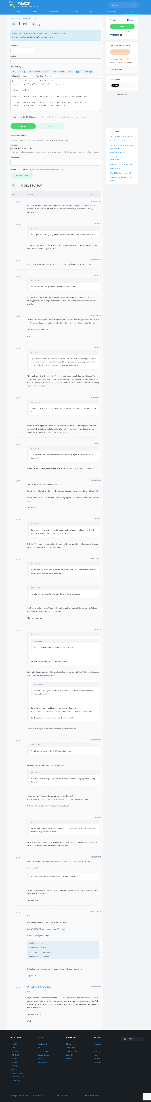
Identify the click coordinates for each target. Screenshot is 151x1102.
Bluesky (96, 1055)
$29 (115, 31)
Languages (14, 1066)
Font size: (39, 76)
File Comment (15, 157)
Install (92, 11)
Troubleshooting (44, 1051)
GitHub (68, 1044)
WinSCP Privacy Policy (91, 1096)
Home (19, 11)
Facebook (97, 1044)
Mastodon (97, 1051)
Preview (51, 126)
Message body (15, 67)
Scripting (13, 1069)
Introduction (53, 11)
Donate (122, 27)
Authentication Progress (117, 152)
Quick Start (14, 1044)
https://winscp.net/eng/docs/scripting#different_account (70, 861)
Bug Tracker (42, 1062)
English (131, 1039)
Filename (13, 145)
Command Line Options (18, 1077)
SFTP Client (14, 1055)
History (40, 1059)
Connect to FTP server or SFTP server (121, 164)
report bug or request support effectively (51, 33)
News (35, 11)
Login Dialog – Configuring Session (121, 136)
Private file (43, 170)
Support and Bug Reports (26, 18)
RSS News (97, 1062)
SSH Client (14, 1059)
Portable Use (15, 1080)
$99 (123, 31)
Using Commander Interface (118, 141)
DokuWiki (69, 1055)
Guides (12, 1048)
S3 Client (13, 1062)
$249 (127, 31)
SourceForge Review (116, 70)
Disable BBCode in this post (33, 117)
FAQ (39, 1048)
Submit (23, 126)
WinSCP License (62, 1096)
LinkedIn (97, 1059)
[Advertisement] (122, 110)
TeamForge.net (71, 1051)
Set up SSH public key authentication (121, 173)
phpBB (68, 1059)
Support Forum (43, 1055)
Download (74, 11)
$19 (111, 31)
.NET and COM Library (18, 1073)
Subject (13, 56)
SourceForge (70, 1048)
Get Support (42, 1044)
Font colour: (14, 76)
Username (14, 46)
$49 (119, 31)
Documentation (111, 11)
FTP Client (14, 1051)
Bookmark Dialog (115, 168)
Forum (132, 11)
